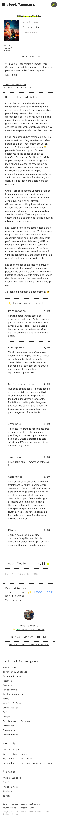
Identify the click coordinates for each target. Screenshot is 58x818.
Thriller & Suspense (15, 671)
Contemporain (10, 734)
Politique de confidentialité (18, 807)
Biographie (9, 730)
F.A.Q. (6, 782)
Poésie (6, 716)
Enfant (6, 712)
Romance (7, 680)
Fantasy (7, 685)
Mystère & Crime (12, 703)
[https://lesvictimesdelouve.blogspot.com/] (45, 637)
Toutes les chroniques (14, 84)
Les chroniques (12, 749)
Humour (6, 698)
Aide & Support (12, 777)
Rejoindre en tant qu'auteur (20, 758)
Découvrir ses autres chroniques (29, 644)
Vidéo (7, 50)
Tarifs (6, 795)
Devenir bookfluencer (16, 753)
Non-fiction (10, 667)
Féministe (8, 725)
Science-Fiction (12, 676)
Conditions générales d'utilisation (22, 804)
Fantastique (10, 689)
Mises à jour (10, 786)
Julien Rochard (30, 32)
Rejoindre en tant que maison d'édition (27, 762)
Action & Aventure (14, 694)
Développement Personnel (17, 721)
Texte (7, 48)
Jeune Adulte (10, 707)
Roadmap (7, 791)
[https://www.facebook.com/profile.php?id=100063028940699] (38, 637)
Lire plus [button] (11, 74)
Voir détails (13, 600)
